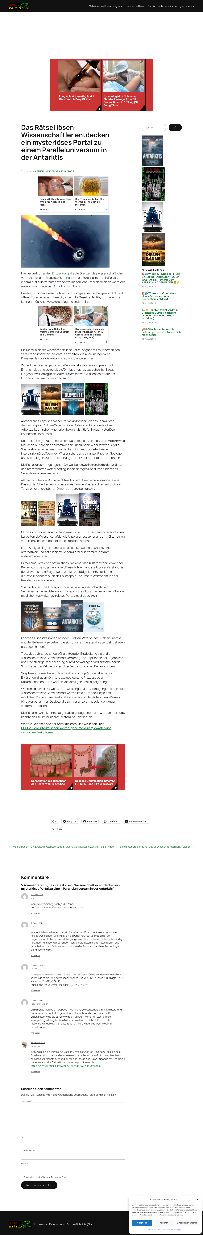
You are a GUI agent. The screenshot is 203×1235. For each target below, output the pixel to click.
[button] (197, 1199)
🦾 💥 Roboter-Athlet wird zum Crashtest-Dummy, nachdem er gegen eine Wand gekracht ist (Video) (160, 314)
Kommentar (26, 1101)
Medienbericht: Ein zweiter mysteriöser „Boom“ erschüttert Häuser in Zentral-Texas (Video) (64, 846)
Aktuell (40, 171)
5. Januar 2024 (37, 894)
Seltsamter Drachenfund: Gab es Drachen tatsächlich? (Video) (155, 846)
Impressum (178, 1230)
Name (24, 1137)
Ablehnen (164, 1223)
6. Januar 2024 (37, 923)
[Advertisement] (101, 33)
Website (24, 1163)
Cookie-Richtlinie (154, 1230)
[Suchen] (175, 127)
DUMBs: (27, 728)
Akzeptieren (142, 1223)
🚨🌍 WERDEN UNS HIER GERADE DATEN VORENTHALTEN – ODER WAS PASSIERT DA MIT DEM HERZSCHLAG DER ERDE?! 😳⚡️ (161, 278)
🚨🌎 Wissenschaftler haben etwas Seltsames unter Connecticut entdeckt (159, 296)
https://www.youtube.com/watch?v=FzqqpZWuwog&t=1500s (66, 1065)
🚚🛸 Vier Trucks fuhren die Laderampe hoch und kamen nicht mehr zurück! (162, 332)
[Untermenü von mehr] (193, 6)
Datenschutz (168, 1230)
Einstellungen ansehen (187, 1223)
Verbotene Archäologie (60, 171)
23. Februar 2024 (38, 1042)
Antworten (35, 913)
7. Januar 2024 (37, 965)
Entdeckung (60, 273)
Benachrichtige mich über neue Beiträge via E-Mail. (46, 1177)
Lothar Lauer (36, 1046)
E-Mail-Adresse (28, 1150)
